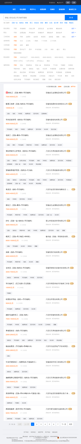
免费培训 (41, 72)
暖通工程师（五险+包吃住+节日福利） (20, 104)
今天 (21, 41)
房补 (15, 72)
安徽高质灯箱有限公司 (54, 252)
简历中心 (33, 9)
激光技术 (59, 32)
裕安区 (43, 37)
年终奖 (70, 65)
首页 (14, 9)
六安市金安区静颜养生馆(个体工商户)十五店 (58, 393)
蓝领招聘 (62, 9)
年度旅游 (59, 72)
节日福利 (27, 79)
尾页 (70, 424)
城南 (57, 37)
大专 (46, 49)
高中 (30, 49)
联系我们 (33, 432)
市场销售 (23, 28)
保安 (41, 23)
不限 (15, 28)
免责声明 (40, 432)
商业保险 (33, 76)
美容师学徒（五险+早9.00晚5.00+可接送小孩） (23, 393)
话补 (72, 76)
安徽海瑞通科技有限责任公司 (57, 104)
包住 (37, 69)
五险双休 (29, 65)
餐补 (66, 76)
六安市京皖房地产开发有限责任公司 (58, 346)
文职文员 (41, 28)
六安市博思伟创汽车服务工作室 (57, 283)
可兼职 (63, 65)
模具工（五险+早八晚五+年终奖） (18, 236)
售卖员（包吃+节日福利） (15, 189)
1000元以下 (24, 57)
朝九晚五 (36, 79)
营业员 (36, 23)
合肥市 (28, 37)
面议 (48, 61)
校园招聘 (43, 9)
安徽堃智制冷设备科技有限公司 (57, 268)
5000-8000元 (71, 57)
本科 (52, 49)
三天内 (28, 41)
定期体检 (68, 72)
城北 (63, 37)
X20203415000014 (41, 439)
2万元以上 (40, 61)
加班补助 (71, 69)
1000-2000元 (35, 57)
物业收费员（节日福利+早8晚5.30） (19, 346)
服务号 (61, 2)
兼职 (46, 23)
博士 (64, 49)
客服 (65, 23)
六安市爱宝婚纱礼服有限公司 (57, 409)
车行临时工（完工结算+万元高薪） (19, 283)
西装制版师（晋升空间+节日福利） (19, 409)
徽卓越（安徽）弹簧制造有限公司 (58, 236)
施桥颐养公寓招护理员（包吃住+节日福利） (22, 377)
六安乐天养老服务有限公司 (56, 151)
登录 (68, 2)
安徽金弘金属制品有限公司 (56, 92)
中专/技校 (38, 49)
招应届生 (17, 76)
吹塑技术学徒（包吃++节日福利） (18, 299)
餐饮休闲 (59, 28)
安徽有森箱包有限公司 (54, 119)
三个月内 (53, 41)
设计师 (56, 23)
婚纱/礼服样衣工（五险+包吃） (17, 315)
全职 (21, 45)
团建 (43, 79)
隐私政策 (54, 432)
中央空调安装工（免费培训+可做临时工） (21, 362)
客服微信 (52, 2)
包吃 (24, 69)
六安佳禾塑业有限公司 (54, 299)
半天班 (60, 76)
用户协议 (47, 432)
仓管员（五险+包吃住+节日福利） (18, 268)
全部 (15, 37)
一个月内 (44, 41)
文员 (50, 23)
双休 (61, 23)
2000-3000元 (47, 57)
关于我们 (26, 432)
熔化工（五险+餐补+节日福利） (20, 92)
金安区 (36, 37)
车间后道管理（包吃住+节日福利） (19, 119)
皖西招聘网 (8, 2)
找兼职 (52, 9)
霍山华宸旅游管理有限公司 (56, 220)
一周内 (36, 41)
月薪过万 (51, 76)
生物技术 (41, 32)
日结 (50, 79)
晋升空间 (50, 72)
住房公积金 (17, 79)
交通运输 (23, 32)
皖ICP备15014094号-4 (35, 436)
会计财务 (50, 28)
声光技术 (32, 32)
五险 (21, 65)
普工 (31, 23)
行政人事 (32, 28)
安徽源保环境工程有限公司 (56, 362)
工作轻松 (42, 76)
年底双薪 (53, 69)
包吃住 (21, 23)
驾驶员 (71, 23)
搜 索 (71, 17)
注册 (74, 2)
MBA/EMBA (17, 53)
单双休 (25, 76)
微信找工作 (72, 9)
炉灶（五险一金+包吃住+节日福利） (19, 220)
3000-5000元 (59, 57)
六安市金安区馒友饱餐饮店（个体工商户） (58, 189)
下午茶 (55, 65)
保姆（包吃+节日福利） (15, 252)
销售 (26, 23)
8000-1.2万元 (18, 61)
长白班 (45, 69)
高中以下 (23, 49)
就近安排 (58, 79)
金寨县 (51, 37)
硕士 (58, 49)
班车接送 (32, 72)
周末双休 (47, 65)
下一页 (64, 424)
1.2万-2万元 (30, 61)
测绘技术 (50, 32)
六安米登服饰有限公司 (54, 315)
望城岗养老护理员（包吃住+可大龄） (20, 170)
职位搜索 (23, 9)
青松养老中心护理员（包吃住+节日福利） (21, 151)
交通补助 (62, 69)
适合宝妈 (23, 72)
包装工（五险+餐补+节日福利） (18, 135)
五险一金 (15, 23)
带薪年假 (17, 69)
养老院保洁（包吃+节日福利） (17, 330)
